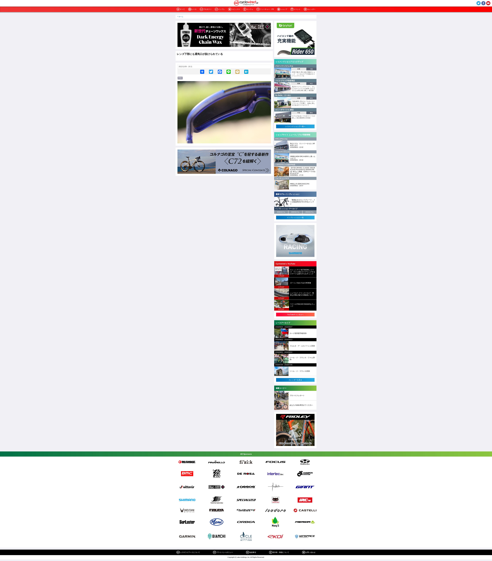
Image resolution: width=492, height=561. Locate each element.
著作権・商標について (280, 552)
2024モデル (309, 212)
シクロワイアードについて (190, 552)
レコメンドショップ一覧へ (295, 126)
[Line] (228, 71)
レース (194, 9)
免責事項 (252, 552)
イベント (297, 9)
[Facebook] (219, 71)
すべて (182, 9)
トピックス (236, 9)
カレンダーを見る (295, 380)
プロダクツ (207, 9)
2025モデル (295, 212)
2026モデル (281, 212)
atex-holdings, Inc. (243, 557)
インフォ (250, 9)
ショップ (283, 9)
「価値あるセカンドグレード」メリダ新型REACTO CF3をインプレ (302, 202)
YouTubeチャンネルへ (295, 314)
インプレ (221, 9)
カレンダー (311, 9)
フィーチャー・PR (267, 9)
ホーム (181, 17)
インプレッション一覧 (295, 217)
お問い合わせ (310, 552)
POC (180, 78)
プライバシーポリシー (224, 552)
